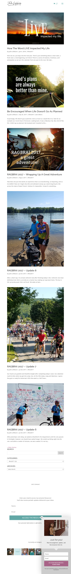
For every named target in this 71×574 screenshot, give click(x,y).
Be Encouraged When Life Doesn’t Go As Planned (34, 111)
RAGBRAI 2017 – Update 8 (21, 270)
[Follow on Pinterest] (41, 489)
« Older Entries (11, 447)
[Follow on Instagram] (37, 489)
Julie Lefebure (13, 51)
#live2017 (30, 51)
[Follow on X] (33, 489)
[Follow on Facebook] (29, 489)
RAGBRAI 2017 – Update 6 (21, 429)
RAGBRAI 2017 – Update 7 (21, 366)
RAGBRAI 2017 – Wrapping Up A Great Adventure (34, 174)
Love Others (38, 114)
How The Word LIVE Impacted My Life (28, 48)
